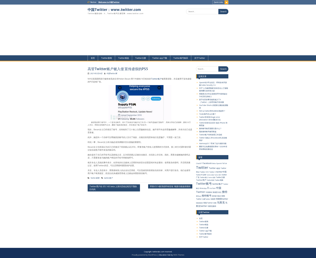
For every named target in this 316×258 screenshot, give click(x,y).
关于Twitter (199, 58)
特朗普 (213, 199)
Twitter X (212, 172)
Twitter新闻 (106, 58)
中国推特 (209, 192)
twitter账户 (108, 178)
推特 (224, 192)
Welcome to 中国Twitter (109, 2)
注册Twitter (206, 199)
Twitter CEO (204, 172)
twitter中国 (221, 171)
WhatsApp (203, 188)
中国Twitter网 (111, 73)
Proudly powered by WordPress (144, 255)
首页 (93, 58)
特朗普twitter (222, 199)
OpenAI (219, 163)
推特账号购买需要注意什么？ (210, 128)
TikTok (224, 163)
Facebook (207, 163)
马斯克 (221, 202)
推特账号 (207, 195)
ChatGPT (199, 163)
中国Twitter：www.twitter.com (114, 9)
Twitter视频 (219, 180)
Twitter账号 (204, 184)
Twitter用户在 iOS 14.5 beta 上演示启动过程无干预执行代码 (113, 188)
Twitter (202, 167)
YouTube (212, 188)
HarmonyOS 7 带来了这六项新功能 (212, 143)
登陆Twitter (208, 203)
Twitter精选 (123, 58)
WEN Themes (178, 255)
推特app (198, 196)
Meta (214, 163)
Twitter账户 (156, 78)
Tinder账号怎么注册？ (207, 114)
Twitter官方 (218, 175)
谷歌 (215, 203)
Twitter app (214, 168)
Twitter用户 (201, 180)
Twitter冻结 (210, 175)
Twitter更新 (211, 177)
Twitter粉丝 (210, 180)
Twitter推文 (204, 177)
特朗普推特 (199, 203)
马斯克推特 (211, 206)
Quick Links (218, 2)
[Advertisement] (158, 36)
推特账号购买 (216, 196)
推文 (219, 192)
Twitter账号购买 (180, 58)
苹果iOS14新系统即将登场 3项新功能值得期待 (170, 186)
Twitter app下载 (159, 58)
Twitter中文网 (201, 175)
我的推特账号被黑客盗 (207, 131)
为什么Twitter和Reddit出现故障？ (212, 111)
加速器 (215, 192)
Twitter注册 (140, 58)
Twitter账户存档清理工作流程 (210, 134)
